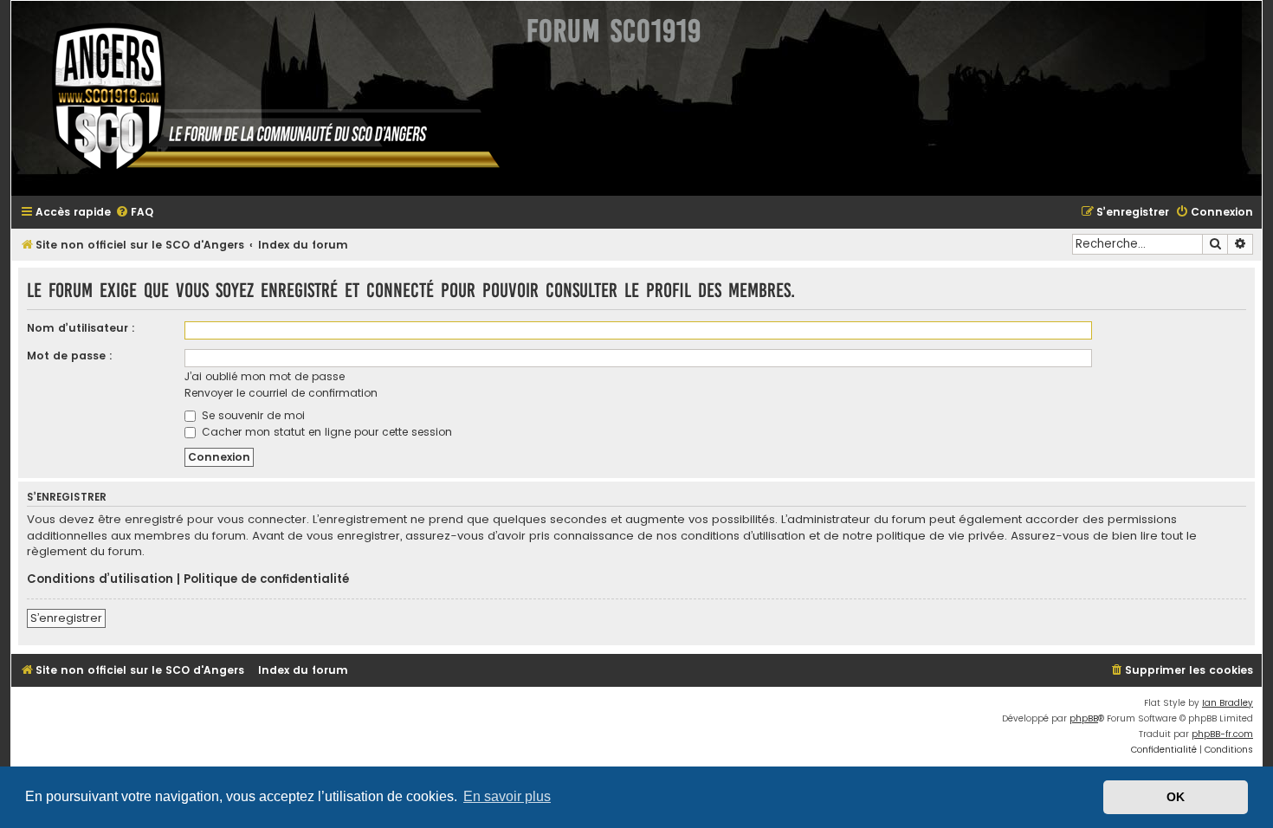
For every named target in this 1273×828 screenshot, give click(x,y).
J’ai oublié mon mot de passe (264, 376)
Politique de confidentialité (266, 579)
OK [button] (1175, 797)
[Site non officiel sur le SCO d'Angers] (262, 98)
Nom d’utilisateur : (81, 327)
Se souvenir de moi (251, 415)
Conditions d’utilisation (100, 579)
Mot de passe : (70, 355)
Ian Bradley (1227, 702)
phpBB (1083, 718)
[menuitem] (134, 212)
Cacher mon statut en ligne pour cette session (325, 431)
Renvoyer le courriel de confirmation (281, 392)
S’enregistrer (66, 618)
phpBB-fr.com (1222, 734)
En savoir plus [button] (507, 796)
